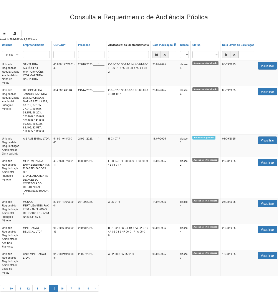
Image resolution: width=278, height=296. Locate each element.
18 (79, 288)
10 (11, 288)
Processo (84, 45)
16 (62, 288)
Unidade (7, 45)
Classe (184, 45)
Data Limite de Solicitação (238, 45)
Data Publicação (162, 45)
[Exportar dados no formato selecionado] (16, 33)
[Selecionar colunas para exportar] (5, 33)
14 (45, 288)
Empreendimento (33, 45)
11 (19, 288)
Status (196, 45)
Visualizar (267, 66)
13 (36, 288)
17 (70, 288)
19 (87, 288)
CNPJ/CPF (59, 45)
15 (53, 288)
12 (28, 288)
